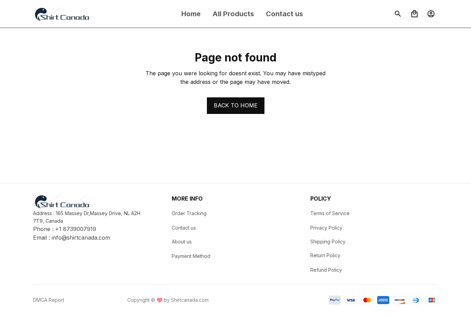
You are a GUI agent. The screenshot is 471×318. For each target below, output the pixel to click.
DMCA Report (48, 300)
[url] (81, 237)
